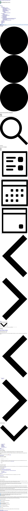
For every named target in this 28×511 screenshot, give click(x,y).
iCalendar (2, 444)
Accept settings (1, 510)
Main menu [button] (1, 5)
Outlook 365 (2, 445)
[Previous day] (14, 277)
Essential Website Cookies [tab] (3, 484)
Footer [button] (0, 448)
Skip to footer (8, 0)
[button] (2, 23)
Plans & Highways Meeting (4, 330)
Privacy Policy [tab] (1, 507)
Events (1, 24)
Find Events (1, 145)
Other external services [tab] (2, 495)
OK (0, 475)
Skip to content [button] (1, 0)
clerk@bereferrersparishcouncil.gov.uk (6, 469)
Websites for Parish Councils (13, 470)
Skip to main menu (5, 0)
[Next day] (14, 320)
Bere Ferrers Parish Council (6, 470)
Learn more (2, 475)
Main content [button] (1, 25)
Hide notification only (5, 510)
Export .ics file (3, 446)
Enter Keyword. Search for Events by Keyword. (5, 116)
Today (0, 321)
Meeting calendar (2, 455)
